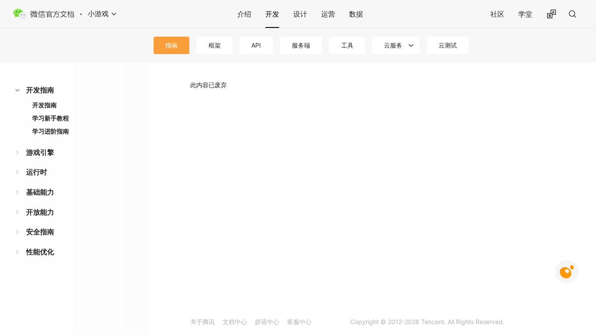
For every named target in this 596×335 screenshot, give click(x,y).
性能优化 (40, 251)
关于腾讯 (202, 321)
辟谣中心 (267, 321)
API (256, 45)
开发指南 (40, 89)
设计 (300, 14)
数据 (356, 14)
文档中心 (235, 321)
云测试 (447, 45)
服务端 (301, 45)
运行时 (36, 172)
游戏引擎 (40, 152)
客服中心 (299, 321)
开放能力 (40, 212)
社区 (497, 14)
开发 (272, 14)
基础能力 (40, 192)
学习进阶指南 (50, 131)
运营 (328, 14)
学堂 (525, 14)
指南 (171, 45)
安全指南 (40, 231)
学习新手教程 (50, 118)
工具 (347, 45)
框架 (215, 45)
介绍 (244, 14)
